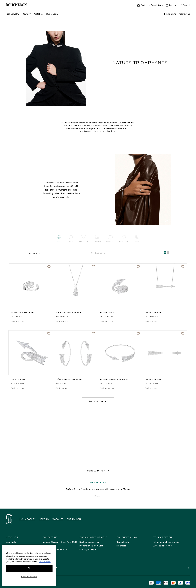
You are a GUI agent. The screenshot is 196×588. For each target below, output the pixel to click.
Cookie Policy (45, 561)
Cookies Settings (29, 576)
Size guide (11, 542)
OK (29, 568)
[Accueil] (9, 519)
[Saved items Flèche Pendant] (183, 267)
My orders (121, 545)
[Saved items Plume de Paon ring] (49, 267)
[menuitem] (141, 5)
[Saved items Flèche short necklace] (138, 334)
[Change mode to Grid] (165, 253)
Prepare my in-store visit (91, 545)
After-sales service (162, 545)
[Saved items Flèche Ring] (138, 267)
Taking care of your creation (166, 542)
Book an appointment (89, 542)
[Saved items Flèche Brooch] (183, 334)
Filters (33, 253)
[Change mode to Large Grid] (168, 253)
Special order (123, 542)
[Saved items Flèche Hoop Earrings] (93, 334)
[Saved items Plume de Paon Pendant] (93, 267)
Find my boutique (87, 549)
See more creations (98, 401)
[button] (98, 502)
